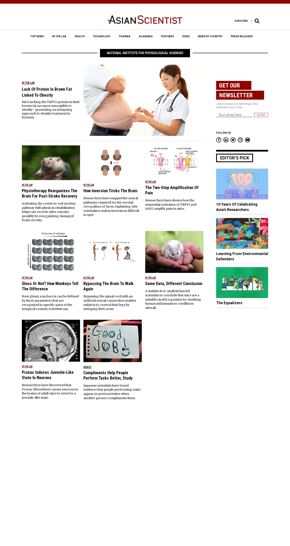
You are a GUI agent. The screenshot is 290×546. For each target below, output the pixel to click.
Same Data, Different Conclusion (173, 283)
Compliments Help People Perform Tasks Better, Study (108, 375)
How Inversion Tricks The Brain (110, 190)
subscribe (241, 20)
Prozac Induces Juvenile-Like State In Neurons (48, 375)
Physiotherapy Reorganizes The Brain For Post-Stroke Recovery (49, 193)
